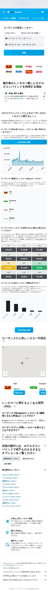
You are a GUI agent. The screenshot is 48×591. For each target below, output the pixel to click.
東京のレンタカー (8, 490)
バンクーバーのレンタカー (11, 496)
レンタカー (12, 589)
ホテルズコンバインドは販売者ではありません (22, 571)
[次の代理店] (43, 373)
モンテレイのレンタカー (11, 500)
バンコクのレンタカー (10, 478)
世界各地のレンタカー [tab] (11, 458)
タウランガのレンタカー (11, 493)
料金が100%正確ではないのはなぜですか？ (20, 579)
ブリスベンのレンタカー (11, 487)
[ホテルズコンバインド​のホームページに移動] (15, 12)
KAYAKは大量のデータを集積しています (19, 575)
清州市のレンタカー (9, 503)
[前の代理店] (5, 373)
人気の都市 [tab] (7, 464)
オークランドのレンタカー (11, 506)
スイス (20, 589)
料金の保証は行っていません (14, 565)
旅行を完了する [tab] (28, 458)
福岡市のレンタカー (9, 481)
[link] (24, 142)
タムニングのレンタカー (11, 475)
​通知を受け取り (19, 98)
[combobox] (10, 33)
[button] (3, 12)
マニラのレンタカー (9, 484)
